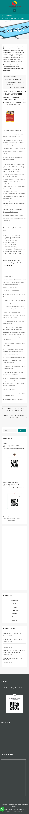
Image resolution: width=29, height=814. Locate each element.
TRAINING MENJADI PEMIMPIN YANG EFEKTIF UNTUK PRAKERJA (16, 86)
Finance (14, 607)
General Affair (14, 610)
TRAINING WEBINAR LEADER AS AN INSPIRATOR (15, 83)
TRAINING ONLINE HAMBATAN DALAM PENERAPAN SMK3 (14, 409)
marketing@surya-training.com (15, 448)
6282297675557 (15, 445)
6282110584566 (15, 484)
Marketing (14, 617)
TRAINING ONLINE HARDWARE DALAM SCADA (14, 417)
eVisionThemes (17, 811)
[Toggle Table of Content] (22, 77)
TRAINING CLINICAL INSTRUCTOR (12, 645)
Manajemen (12, 48)
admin (21, 47)
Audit (14, 604)
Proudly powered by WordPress (12, 809)
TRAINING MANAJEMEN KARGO (12, 633)
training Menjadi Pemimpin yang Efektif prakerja (14, 66)
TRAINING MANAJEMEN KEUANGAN (13, 639)
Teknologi (14, 620)
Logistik (14, 613)
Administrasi (14, 600)
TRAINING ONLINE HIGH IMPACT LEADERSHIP (13, 80)
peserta (9, 265)
